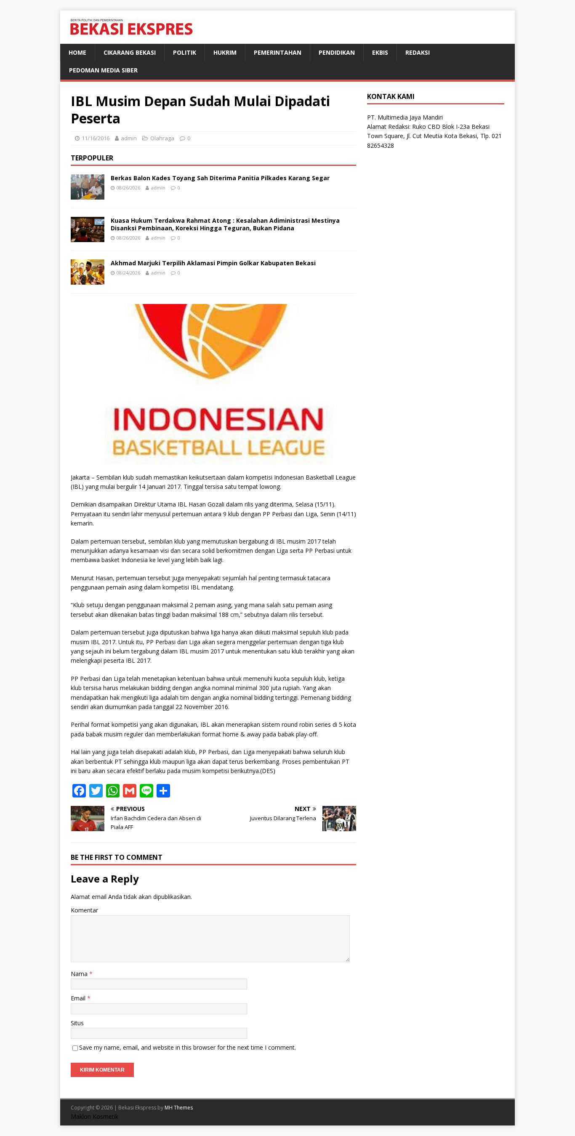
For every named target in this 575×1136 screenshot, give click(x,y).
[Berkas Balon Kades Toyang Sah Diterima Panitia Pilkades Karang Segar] (87, 194)
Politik (184, 52)
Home (77, 52)
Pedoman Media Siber (103, 70)
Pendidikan (337, 52)
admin (129, 138)
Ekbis (380, 52)
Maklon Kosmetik (94, 1116)
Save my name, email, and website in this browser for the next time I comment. (187, 1047)
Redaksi (417, 52)
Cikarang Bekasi (130, 52)
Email (79, 998)
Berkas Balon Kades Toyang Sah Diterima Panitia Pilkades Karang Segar (220, 178)
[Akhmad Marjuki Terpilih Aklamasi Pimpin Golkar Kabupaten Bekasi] (87, 279)
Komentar (84, 910)
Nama (80, 974)
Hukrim (225, 52)
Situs (77, 1023)
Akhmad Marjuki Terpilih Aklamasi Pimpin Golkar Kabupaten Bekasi (213, 263)
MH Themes (179, 1107)
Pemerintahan (277, 52)
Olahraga (162, 138)
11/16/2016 (95, 138)
